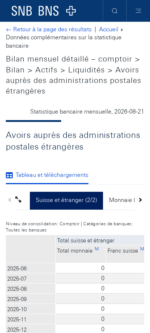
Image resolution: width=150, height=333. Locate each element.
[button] (22, 201)
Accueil (108, 29)
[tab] (50, 175)
